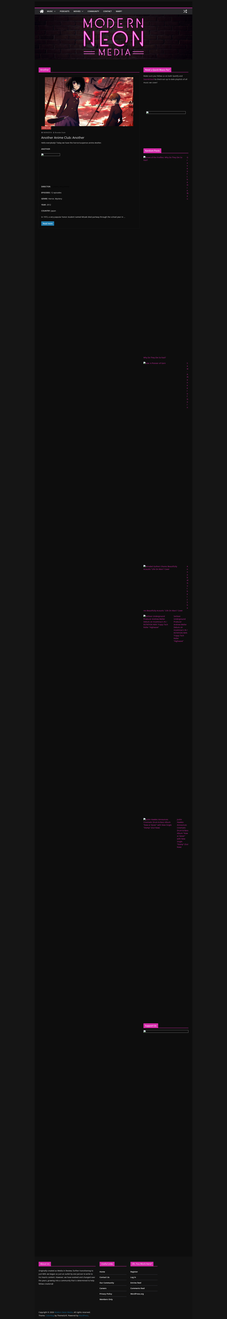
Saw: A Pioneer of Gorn (187, 385)
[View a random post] (185, 11)
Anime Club (46, 128)
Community (93, 11)
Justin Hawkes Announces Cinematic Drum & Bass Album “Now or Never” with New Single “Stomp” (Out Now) (182, 833)
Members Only (106, 1299)
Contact (107, 11)
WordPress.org (137, 1294)
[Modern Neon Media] (42, 11)
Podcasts (64, 11)
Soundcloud (148, 79)
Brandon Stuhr (60, 132)
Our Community (107, 1283)
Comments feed (137, 1288)
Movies (77, 11)
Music (50, 11)
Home (102, 1271)
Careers (103, 1288)
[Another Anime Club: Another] (89, 101)
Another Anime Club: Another (62, 137)
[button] (54, 11)
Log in (133, 1277)
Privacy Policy (106, 1294)
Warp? (119, 11)
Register (134, 1271)
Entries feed (135, 1283)
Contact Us (104, 1277)
